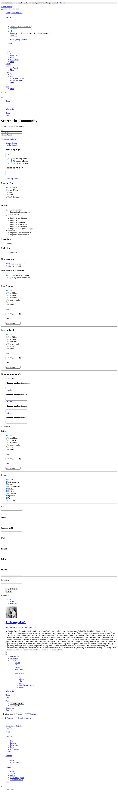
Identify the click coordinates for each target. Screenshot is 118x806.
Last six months (14, 300)
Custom (11, 305)
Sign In (13, 35)
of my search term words (18, 275)
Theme (8, 701)
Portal (8, 51)
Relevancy (14, 604)
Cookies (9, 710)
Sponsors (11, 496)
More (12, 62)
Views (9, 413)
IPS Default (15, 706)
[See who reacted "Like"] (17, 663)
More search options (8, 139)
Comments (10, 379)
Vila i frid (11, 500)
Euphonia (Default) (17, 703)
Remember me (15, 33)
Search (8, 72)
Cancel (8, 591)
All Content (12, 188)
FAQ (7, 85)
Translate (32, 714)
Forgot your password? (18, 40)
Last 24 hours (13, 293)
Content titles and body (16, 264)
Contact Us (10, 708)
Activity (8, 66)
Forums (8, 53)
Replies (9, 390)
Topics (12, 74)
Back (12, 741)
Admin (10, 480)
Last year (11, 302)
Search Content (11, 589)
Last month (12, 298)
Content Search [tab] (11, 143)
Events (8, 64)
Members (7, 427)
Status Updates (13, 190)
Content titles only (15, 266)
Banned (11, 484)
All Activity (14, 68)
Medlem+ (11, 491)
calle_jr (8, 627)
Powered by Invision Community (19, 718)
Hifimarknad (14, 60)
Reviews (9, 401)
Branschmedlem (14, 487)
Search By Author (12, 179)
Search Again (6, 135)
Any (10, 291)
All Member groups (17, 78)
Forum (12, 58)
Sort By (8, 599)
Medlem (11, 489)
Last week (12, 295)
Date (12, 601)
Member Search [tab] (11, 145)
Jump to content (6, 7)
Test (9, 498)
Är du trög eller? (16, 622)
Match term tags (20, 161)
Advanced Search (16, 80)
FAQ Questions (14, 197)
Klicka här (61, 3)
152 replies (14, 659)
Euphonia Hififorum (31, 627)
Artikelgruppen (13, 482)
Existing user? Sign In (14, 13)
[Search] (2, 97)
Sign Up (9, 43)
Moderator (12, 493)
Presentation (14, 55)
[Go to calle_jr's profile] (11, 617)
